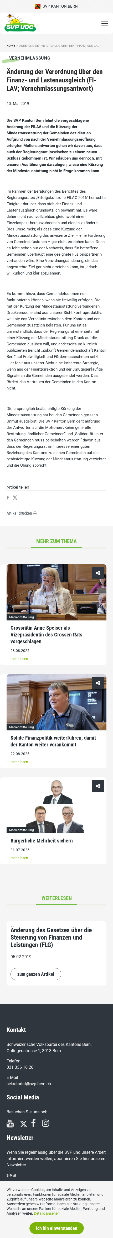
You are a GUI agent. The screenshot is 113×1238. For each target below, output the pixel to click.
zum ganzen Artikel (35, 974)
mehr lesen (19, 659)
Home (11, 46)
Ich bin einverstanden (56, 1228)
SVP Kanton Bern (59, 6)
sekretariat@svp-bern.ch (29, 1083)
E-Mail (11, 1175)
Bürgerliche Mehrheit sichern (42, 840)
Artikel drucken (20, 513)
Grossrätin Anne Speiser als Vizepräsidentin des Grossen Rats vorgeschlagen (46, 635)
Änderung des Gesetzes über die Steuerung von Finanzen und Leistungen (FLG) (51, 937)
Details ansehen (47, 1213)
